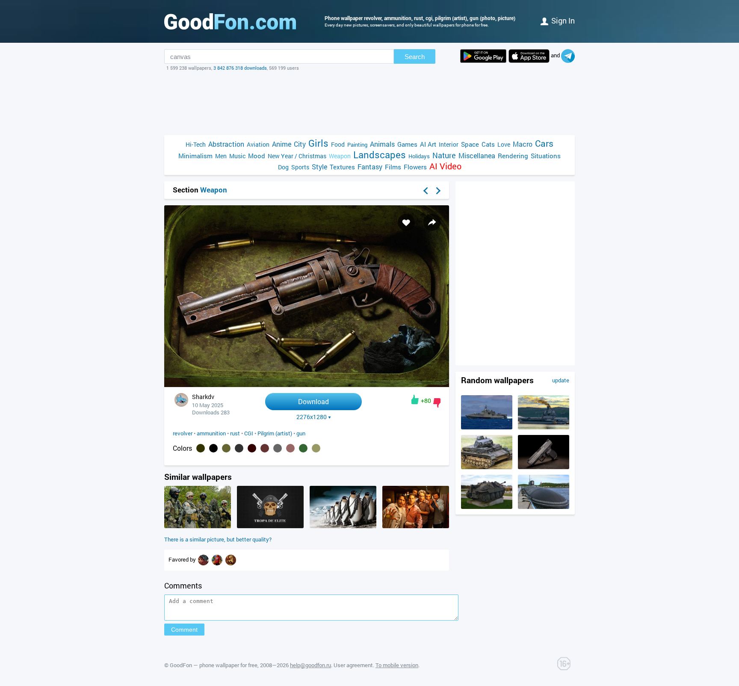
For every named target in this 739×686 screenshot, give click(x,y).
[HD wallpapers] (483, 56)
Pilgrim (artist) (274, 433)
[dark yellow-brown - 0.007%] (316, 448)
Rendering (513, 155)
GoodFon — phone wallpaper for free (213, 665)
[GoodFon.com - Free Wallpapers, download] (230, 21)
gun (300, 433)
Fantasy (370, 166)
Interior (448, 144)
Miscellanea (476, 155)
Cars (544, 143)
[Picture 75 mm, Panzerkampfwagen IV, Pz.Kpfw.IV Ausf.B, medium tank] (486, 467)
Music (237, 156)
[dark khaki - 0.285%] (200, 448)
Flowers (415, 167)
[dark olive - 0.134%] (226, 448)
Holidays (419, 156)
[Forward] (438, 190)
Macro (522, 143)
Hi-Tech (196, 144)
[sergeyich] (218, 559)
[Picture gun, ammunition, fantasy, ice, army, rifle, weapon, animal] (343, 526)
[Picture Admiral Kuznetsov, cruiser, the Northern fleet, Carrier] (543, 427)
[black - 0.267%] (213, 448)
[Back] (425, 190)
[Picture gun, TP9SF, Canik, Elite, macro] (543, 467)
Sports (300, 167)
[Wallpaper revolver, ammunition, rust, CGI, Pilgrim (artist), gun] (306, 385)
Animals (382, 143)
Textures (342, 167)
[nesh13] (231, 559)
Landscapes (379, 155)
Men (221, 156)
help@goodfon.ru (310, 665)
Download (313, 401)
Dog (283, 167)
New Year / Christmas (297, 156)
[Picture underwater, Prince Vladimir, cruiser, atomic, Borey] (543, 507)
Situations (546, 155)
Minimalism (195, 155)
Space (470, 144)
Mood (256, 155)
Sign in (563, 20)
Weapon (340, 156)
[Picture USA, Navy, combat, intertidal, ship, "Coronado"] (486, 427)
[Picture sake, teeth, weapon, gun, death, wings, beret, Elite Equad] (270, 526)
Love (503, 144)
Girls (318, 143)
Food (338, 144)
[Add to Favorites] (406, 222)
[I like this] (415, 399)
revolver (182, 433)
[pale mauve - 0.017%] (290, 448)
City (300, 143)
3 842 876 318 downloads (240, 68)
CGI (248, 433)
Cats (488, 144)
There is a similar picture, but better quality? (218, 539)
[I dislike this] (436, 403)
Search (415, 56)
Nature (444, 155)
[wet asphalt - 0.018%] (277, 448)
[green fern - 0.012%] (303, 448)
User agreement (353, 665)
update (560, 380)
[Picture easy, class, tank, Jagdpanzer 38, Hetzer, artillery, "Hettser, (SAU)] (486, 507)
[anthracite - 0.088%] (239, 448)
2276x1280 (311, 417)
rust (235, 433)
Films (393, 167)
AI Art (428, 144)
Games (407, 144)
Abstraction (226, 143)
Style (319, 166)
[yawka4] (204, 559)
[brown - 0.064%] (264, 448)
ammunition (211, 433)
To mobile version (396, 665)
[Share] (431, 222)
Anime (281, 143)
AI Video (445, 166)
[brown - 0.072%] (252, 448)
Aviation (258, 144)
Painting (357, 144)
